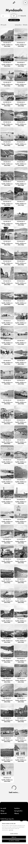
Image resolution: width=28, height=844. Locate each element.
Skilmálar (25, 25)
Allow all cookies (14, 840)
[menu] (25, 2)
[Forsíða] (14, 2)
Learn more (11, 830)
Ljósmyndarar (18, 25)
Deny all (14, 837)
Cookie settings (14, 833)
